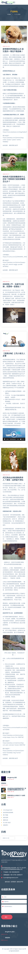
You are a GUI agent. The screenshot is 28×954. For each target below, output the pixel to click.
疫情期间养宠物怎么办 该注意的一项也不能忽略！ (13, 50)
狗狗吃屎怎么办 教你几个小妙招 (16, 795)
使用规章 (13, 882)
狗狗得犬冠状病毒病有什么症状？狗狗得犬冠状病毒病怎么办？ (14, 179)
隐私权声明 (20, 882)
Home (9, 14)
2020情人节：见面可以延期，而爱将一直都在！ (13, 285)
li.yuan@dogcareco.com (10, 877)
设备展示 (5, 825)
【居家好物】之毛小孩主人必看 (14, 354)
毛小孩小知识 (7, 822)
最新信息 (5, 820)
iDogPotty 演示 (12, 777)
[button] (14, 434)
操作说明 (5, 817)
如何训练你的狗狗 (8, 812)
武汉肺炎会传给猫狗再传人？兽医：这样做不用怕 (13, 478)
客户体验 (5, 815)
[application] (14, 434)
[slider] (13, 439)
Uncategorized (7, 810)
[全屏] (23, 439)
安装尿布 (3, 783)
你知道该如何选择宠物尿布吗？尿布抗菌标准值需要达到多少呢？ (16, 789)
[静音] (21, 439)
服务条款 (7, 882)
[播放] (5, 439)
